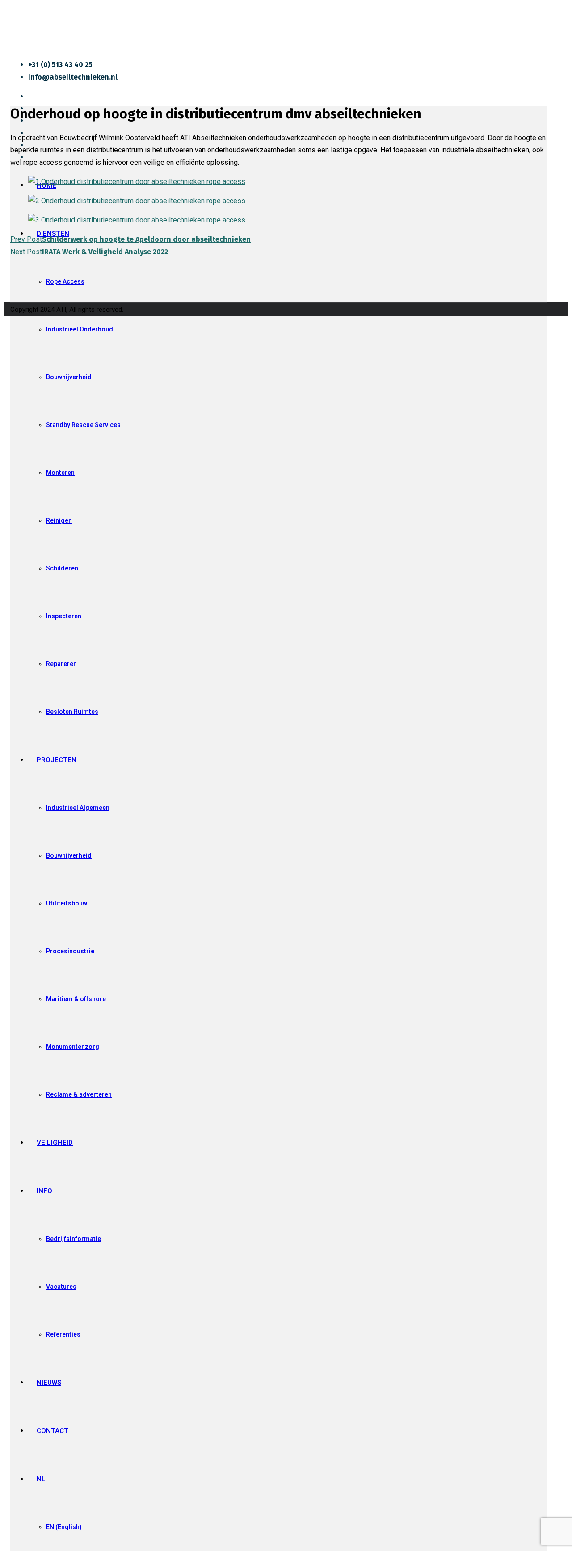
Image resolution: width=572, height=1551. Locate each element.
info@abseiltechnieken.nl (73, 77)
